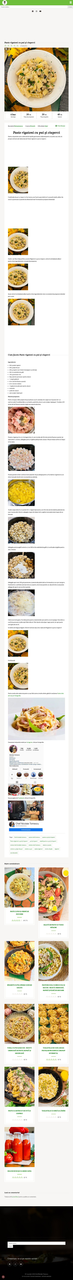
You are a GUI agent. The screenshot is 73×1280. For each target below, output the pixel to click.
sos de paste (13, 853)
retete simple (48, 849)
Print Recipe (61, 126)
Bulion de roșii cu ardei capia (19, 1171)
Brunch (32, 126)
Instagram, (29, 742)
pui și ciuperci (33, 841)
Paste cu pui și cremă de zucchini (19, 913)
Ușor (46, 126)
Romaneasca (18, 126)
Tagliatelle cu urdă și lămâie (53, 1111)
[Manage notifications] (3, 1276)
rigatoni (57, 849)
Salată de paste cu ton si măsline (53, 926)
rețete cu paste (47, 845)
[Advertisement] (36, 27)
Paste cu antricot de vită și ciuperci (19, 1112)
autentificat (15, 1196)
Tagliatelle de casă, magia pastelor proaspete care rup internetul (53, 1050)
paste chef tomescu (34, 837)
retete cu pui (28, 849)
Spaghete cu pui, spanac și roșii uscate (19, 986)
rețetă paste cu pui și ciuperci (48, 841)
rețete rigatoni (38, 849)
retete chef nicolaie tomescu (18, 845)
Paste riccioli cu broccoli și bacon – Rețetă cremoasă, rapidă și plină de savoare (53, 987)
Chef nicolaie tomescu (20, 837)
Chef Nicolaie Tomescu (41, 1274)
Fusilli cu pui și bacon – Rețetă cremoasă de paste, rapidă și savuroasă (19, 1050)
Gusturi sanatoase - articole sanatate (40, 1276)
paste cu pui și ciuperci (48, 837)
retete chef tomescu (34, 845)
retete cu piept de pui (16, 849)
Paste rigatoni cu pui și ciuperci (19, 841)
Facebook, (21, 798)
